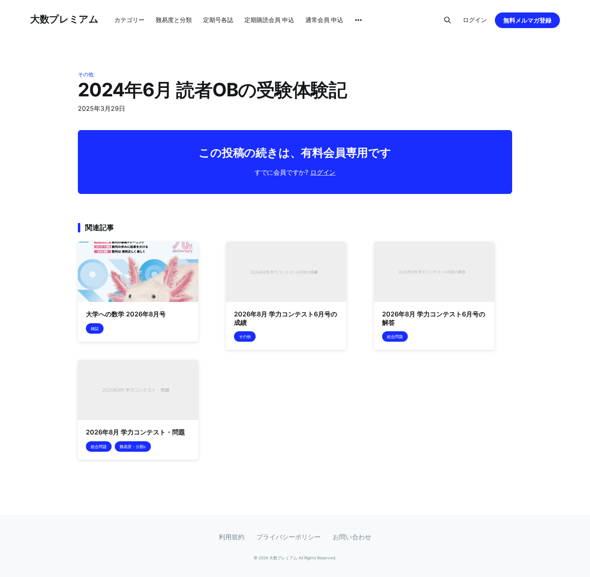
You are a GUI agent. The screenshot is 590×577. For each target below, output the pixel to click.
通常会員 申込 (324, 20)
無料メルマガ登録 (527, 20)
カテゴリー (129, 20)
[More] (358, 20)
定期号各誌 (218, 20)
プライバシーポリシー (288, 537)
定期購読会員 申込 (269, 20)
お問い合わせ (352, 537)
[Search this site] (447, 20)
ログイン (475, 20)
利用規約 (231, 537)
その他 (86, 74)
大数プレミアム (64, 19)
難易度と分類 (174, 20)
